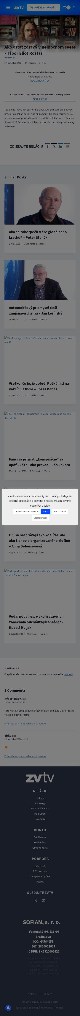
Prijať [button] (45, 511)
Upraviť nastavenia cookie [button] (26, 511)
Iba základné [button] (59, 511)
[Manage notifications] (8, 1008)
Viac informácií (40, 517)
